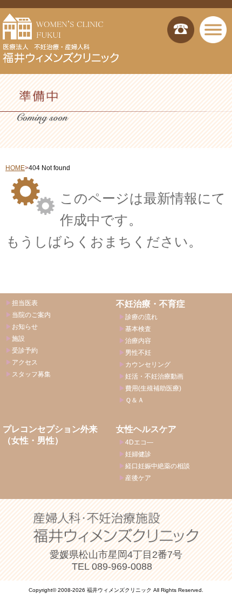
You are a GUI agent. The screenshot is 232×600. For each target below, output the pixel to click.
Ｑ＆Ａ (134, 400)
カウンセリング (147, 364)
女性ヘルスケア (146, 429)
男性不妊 (138, 352)
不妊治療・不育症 (150, 303)
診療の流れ (141, 317)
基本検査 (138, 329)
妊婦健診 (138, 454)
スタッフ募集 (31, 374)
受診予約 (25, 350)
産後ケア (138, 478)
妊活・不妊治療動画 (154, 376)
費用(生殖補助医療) (153, 388)
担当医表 (25, 303)
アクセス (25, 362)
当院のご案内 (31, 315)
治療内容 (138, 341)
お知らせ (25, 327)
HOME (15, 168)
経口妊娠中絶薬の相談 (157, 466)
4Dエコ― (139, 442)
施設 (18, 338)
